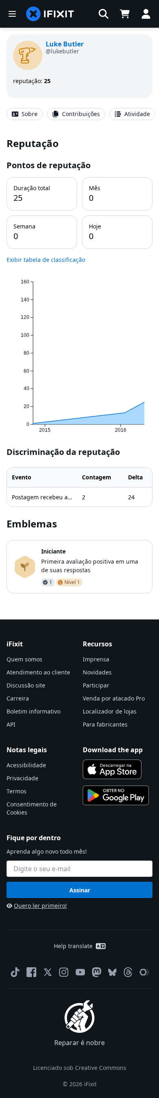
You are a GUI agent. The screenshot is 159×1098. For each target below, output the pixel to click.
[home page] (50, 14)
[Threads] (128, 972)
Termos (16, 791)
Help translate (73, 946)
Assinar (79, 890)
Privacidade (22, 778)
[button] (103, 14)
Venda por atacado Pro (114, 698)
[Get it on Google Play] (116, 795)
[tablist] (79, 114)
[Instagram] (64, 972)
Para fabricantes (105, 724)
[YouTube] (80, 972)
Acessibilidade (26, 765)
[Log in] (146, 14)
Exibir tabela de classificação (46, 260)
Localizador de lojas (110, 711)
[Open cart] (125, 14)
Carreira (18, 698)
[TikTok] (15, 972)
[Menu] (12, 14)
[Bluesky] (112, 972)
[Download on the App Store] (112, 769)
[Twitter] (48, 972)
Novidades (97, 672)
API (11, 724)
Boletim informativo (33, 711)
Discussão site (26, 685)
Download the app (113, 749)
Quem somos (24, 659)
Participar (96, 685)
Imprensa (96, 659)
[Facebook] (31, 972)
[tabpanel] (79, 364)
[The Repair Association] (144, 972)
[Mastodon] (97, 972)
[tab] (25, 114)
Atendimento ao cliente (38, 672)
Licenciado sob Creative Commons (79, 1068)
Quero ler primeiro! (40, 905)
